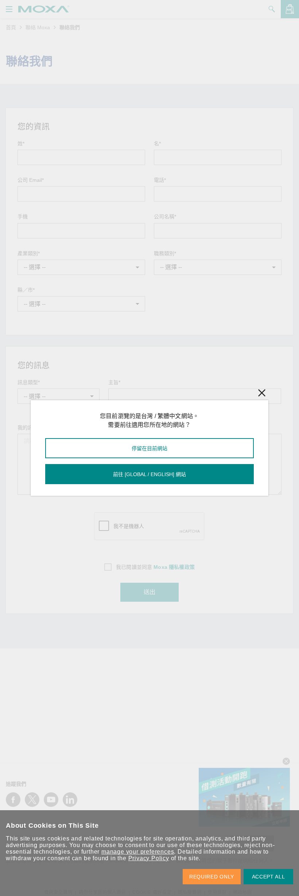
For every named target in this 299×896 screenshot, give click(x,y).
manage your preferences (137, 852)
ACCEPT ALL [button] (268, 877)
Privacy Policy (148, 858)
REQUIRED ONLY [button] (211, 877)
